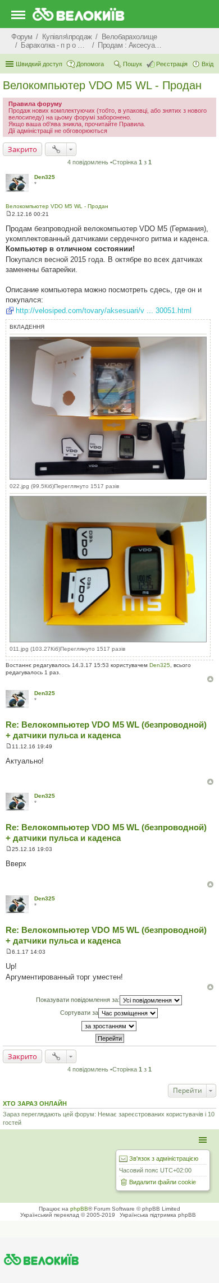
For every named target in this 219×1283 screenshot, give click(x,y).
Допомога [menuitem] (90, 64)
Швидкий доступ (39, 64)
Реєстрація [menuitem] (172, 64)
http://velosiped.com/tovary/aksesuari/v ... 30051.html (103, 310)
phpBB (79, 1209)
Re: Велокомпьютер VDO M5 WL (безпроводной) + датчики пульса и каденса (106, 730)
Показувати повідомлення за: (78, 999)
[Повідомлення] (9, 214)
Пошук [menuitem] (132, 64)
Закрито (22, 149)
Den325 (44, 177)
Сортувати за (79, 1012)
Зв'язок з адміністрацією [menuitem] (163, 1158)
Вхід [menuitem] (207, 64)
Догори (210, 679)
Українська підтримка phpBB (158, 1215)
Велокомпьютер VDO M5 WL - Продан (102, 85)
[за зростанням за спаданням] (109, 1026)
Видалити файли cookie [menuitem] (162, 1182)
